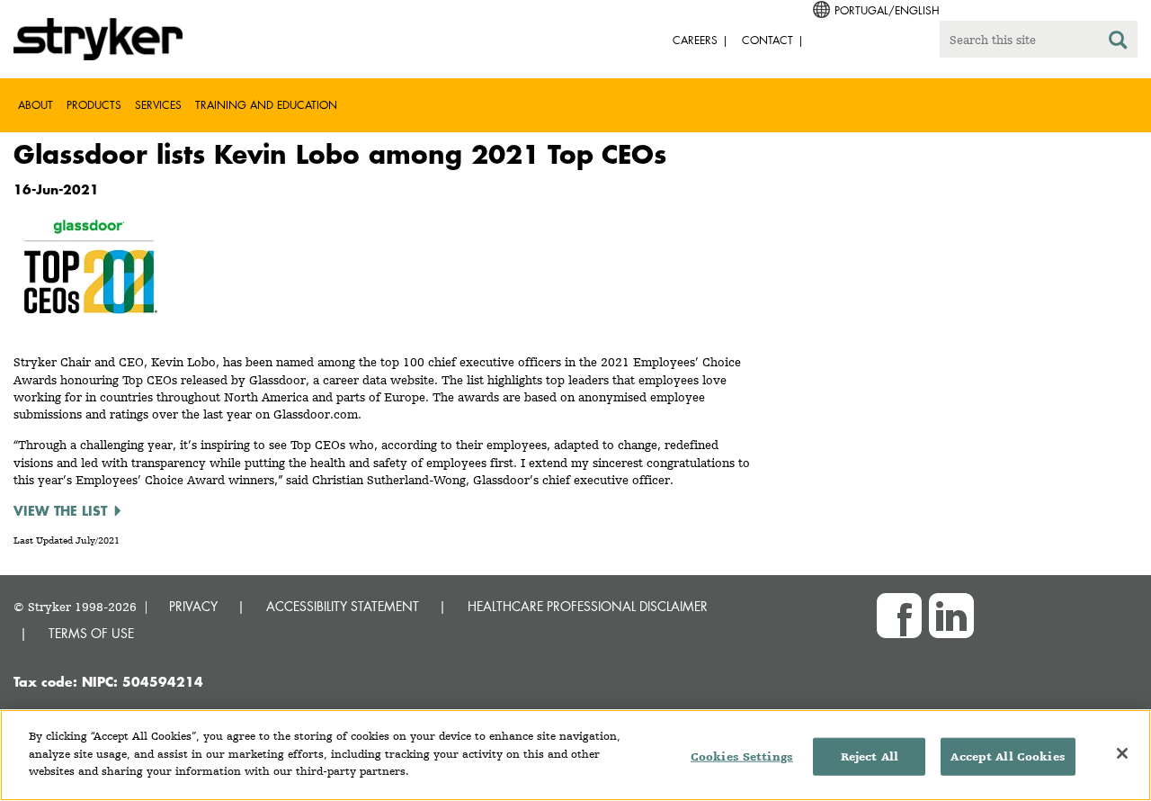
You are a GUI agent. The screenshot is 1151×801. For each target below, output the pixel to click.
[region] (575, 755)
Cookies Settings (742, 756)
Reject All (869, 756)
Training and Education (266, 104)
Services (158, 104)
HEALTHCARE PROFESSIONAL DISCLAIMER (588, 606)
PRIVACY (193, 606)
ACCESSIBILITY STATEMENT (342, 606)
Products (94, 104)
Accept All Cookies (1007, 756)
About (35, 104)
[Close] (1122, 753)
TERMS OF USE (91, 633)
